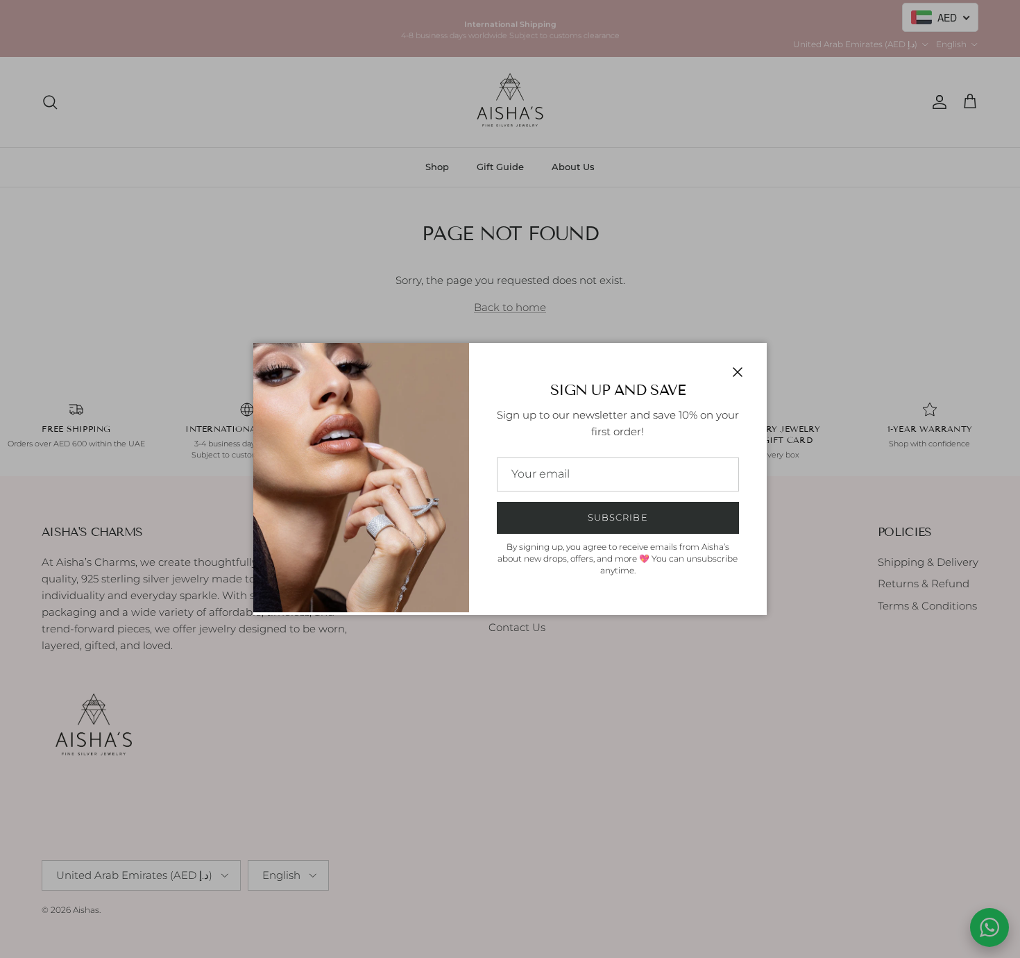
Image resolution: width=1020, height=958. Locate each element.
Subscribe (617, 517)
